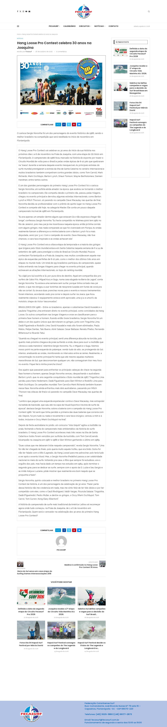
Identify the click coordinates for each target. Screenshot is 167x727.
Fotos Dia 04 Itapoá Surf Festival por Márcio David (31, 644)
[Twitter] (20, 11)
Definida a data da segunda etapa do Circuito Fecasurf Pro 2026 (31, 611)
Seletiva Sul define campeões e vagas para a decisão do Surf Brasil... (91, 611)
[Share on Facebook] (64, 124)
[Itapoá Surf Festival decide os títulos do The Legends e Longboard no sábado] (92, 630)
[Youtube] (26, 11)
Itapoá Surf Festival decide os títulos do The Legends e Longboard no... (92, 645)
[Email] (29, 11)
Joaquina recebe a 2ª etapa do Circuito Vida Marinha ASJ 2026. (61, 611)
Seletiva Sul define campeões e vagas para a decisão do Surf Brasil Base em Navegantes (139, 88)
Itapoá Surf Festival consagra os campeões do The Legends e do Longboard (61, 645)
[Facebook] (17, 11)
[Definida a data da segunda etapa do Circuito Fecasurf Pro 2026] (31, 596)
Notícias (99, 26)
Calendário (69, 26)
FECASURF (54, 26)
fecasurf (29, 51)
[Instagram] (23, 11)
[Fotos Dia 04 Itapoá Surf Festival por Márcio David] (31, 630)
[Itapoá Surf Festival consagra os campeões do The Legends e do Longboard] (61, 630)
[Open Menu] (18, 26)
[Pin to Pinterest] (74, 124)
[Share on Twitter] (69, 124)
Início (19, 34)
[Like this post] (59, 124)
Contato (113, 26)
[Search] (149, 11)
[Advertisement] (131, 157)
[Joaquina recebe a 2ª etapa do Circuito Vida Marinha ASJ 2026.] (61, 596)
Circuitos (84, 26)
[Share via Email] (79, 124)
